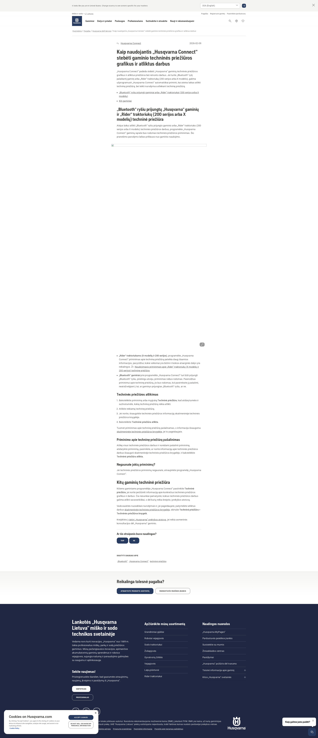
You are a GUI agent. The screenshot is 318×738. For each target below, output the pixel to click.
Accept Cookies (81, 717)
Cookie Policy (14, 728)
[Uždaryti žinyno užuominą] (313, 721)
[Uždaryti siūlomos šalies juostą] (314, 5)
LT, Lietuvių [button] (89, 14)
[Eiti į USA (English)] (244, 6)
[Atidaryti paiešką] (230, 21)
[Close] (96, 713)
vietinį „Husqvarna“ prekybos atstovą (147, 519)
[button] (90, 21)
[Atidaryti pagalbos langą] (312, 732)
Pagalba (204, 14)
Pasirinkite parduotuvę (236, 14)
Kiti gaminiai (125, 101)
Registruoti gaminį (217, 14)
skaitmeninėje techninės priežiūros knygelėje (139, 431)
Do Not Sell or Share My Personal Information (81, 725)
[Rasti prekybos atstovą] (236, 21)
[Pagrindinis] (77, 21)
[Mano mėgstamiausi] (243, 21)
